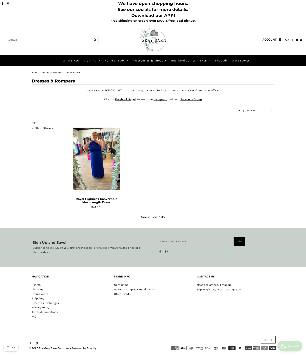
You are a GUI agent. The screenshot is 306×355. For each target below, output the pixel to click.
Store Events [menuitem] (240, 60)
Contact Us (121, 284)
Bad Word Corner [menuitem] (183, 60)
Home (35, 72)
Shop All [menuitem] (221, 60)
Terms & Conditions (45, 312)
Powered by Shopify (84, 348)
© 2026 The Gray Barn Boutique (49, 348)
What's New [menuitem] (71, 60)
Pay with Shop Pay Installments (134, 289)
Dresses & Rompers (51, 72)
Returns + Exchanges (45, 303)
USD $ (268, 340)
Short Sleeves (44, 128)
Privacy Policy (40, 307)
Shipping (38, 298)
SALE (203, 60)
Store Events (40, 294)
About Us (37, 289)
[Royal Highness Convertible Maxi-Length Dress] (96, 159)
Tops (34, 122)
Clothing (90, 60)
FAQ (34, 316)
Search (36, 284)
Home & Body (114, 60)
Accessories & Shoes (148, 60)
